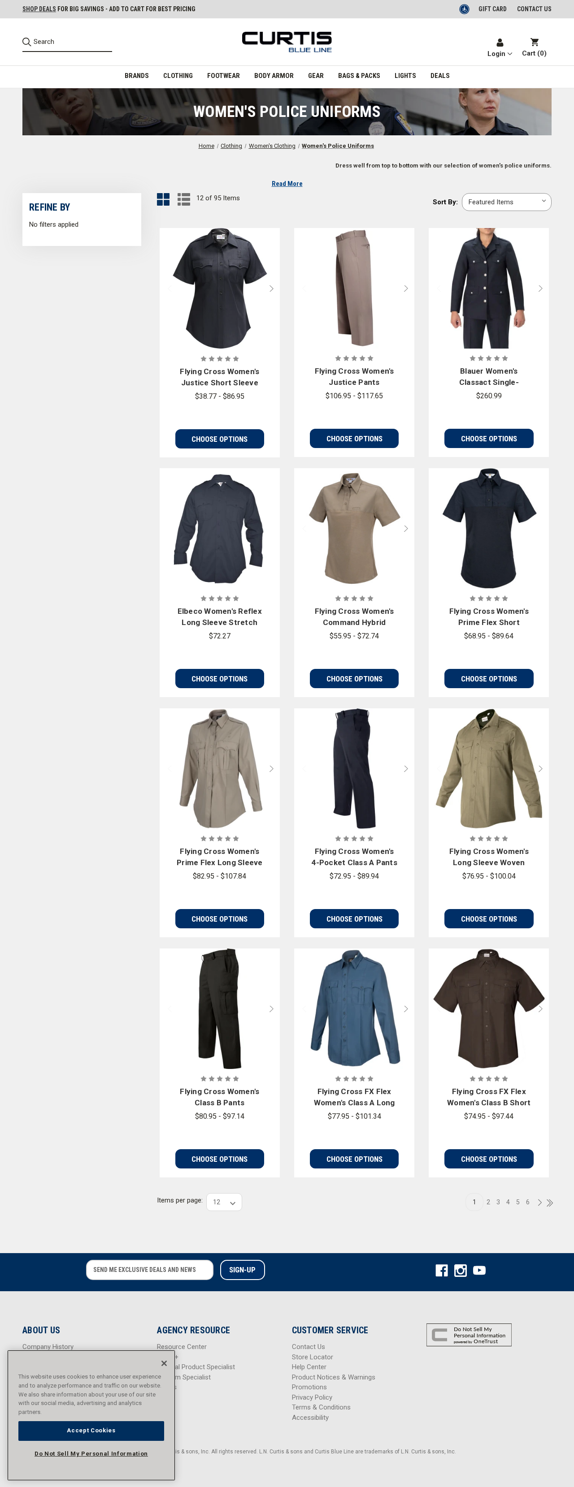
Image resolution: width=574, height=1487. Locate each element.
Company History (48, 1347)
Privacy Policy (312, 1397)
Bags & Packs (359, 76)
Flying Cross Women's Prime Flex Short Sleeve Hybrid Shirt (489, 618)
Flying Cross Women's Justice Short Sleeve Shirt (219, 378)
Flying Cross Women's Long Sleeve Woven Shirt (489, 858)
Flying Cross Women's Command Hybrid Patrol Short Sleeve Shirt (354, 618)
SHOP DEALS (39, 9)
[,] (220, 288)
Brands (137, 76)
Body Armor (274, 76)
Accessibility (310, 1418)
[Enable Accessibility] (465, 9)
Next (273, 288)
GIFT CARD (492, 9)
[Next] (537, 1203)
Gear (316, 76)
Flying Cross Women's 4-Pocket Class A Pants (354, 857)
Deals (440, 76)
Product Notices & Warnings (333, 1377)
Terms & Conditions (321, 1407)
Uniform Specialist (184, 1377)
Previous (166, 288)
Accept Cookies (91, 1430)
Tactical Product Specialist (196, 1367)
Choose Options (219, 439)
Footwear (223, 76)
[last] (547, 1203)
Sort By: (445, 202)
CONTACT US (534, 9)
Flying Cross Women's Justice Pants (354, 376)
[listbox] (507, 202)
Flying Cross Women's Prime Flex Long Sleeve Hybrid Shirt (220, 858)
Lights (405, 76)
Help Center (309, 1367)
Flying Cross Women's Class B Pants (219, 1097)
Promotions (309, 1387)
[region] (91, 1415)
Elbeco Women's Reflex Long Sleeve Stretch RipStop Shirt (220, 618)
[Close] (164, 1363)
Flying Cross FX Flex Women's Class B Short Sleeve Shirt (489, 1098)
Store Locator (312, 1357)
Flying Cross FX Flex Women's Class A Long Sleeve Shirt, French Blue (354, 1098)
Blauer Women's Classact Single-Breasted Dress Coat (489, 377)
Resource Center (182, 1347)
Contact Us (308, 1347)
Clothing (178, 76)
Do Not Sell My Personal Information (91, 1453)
